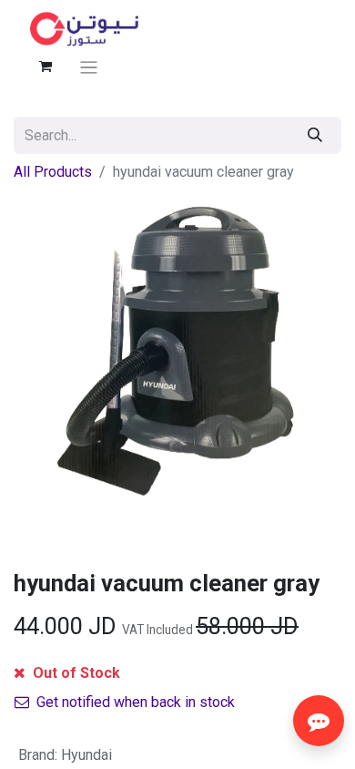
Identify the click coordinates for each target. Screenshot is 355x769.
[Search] (315, 135)
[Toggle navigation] (88, 67)
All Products (53, 171)
